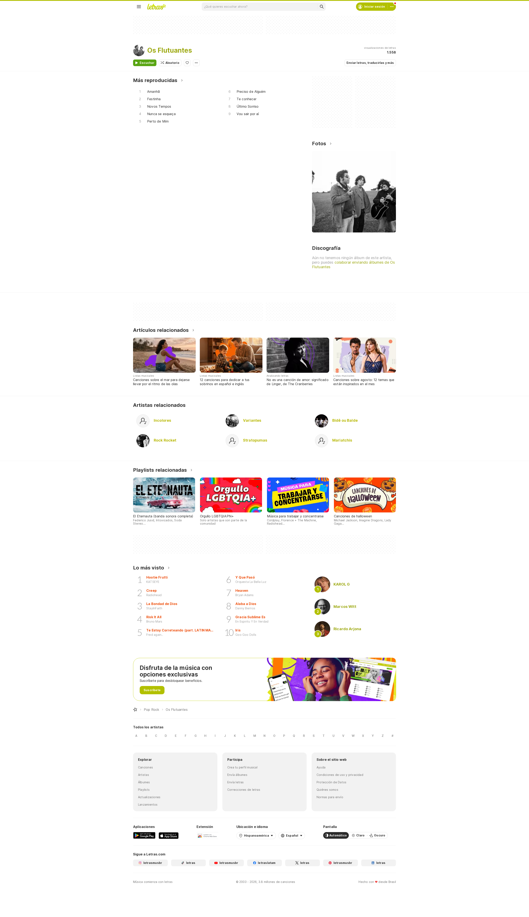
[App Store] (169, 835)
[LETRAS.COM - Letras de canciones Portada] (156, 6)
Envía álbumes (237, 774)
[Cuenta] (392, 6)
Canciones (145, 767)
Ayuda (321, 767)
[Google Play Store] (144, 835)
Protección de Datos (331, 782)
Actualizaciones (149, 797)
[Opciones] (196, 63)
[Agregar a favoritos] (187, 63)
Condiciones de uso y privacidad (340, 774)
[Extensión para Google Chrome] (207, 835)
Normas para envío (330, 797)
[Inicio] (135, 709)
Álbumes (144, 782)
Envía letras (235, 782)
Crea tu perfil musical (242, 767)
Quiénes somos (327, 789)
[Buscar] (321, 6)
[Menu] (139, 6)
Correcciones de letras (243, 789)
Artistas (143, 774)
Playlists (144, 789)
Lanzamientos (148, 804)
